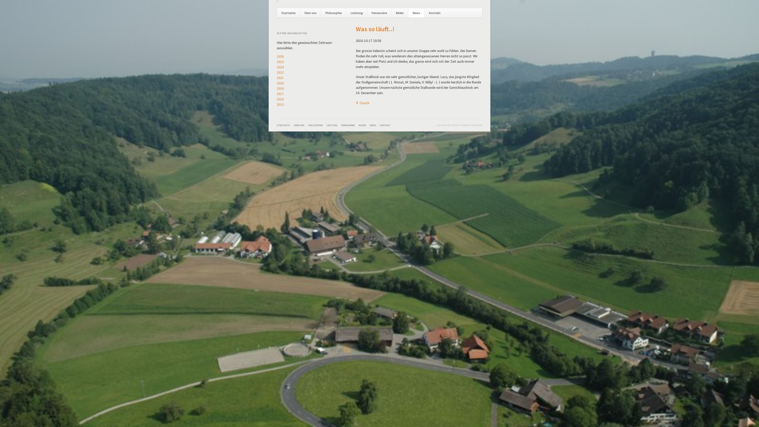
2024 (280, 67)
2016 (280, 99)
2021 (280, 78)
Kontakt (435, 13)
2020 (280, 83)
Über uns (310, 13)
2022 (280, 72)
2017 (280, 94)
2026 (280, 56)
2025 (280, 62)
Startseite (288, 13)
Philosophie (333, 13)
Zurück (364, 103)
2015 (280, 104)
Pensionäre (379, 13)
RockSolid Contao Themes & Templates (460, 125)
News (416, 13)
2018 (280, 88)
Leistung (357, 13)
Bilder (400, 13)
